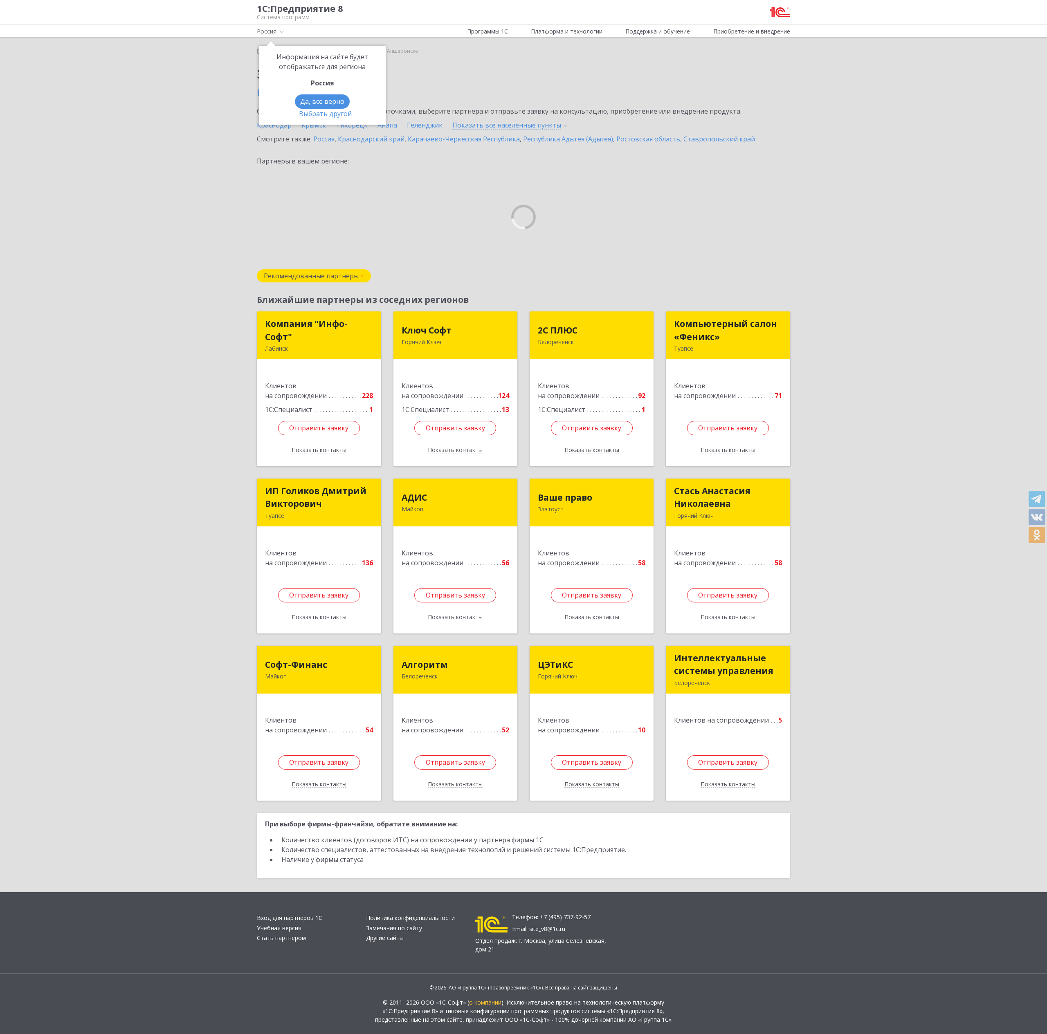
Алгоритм (425, 664)
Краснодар (274, 125)
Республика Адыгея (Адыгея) (568, 138)
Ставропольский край (719, 138)
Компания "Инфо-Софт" (306, 330)
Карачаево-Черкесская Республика (464, 138)
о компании (485, 1002)
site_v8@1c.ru (547, 929)
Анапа (387, 125)
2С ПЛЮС (557, 330)
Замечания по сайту (394, 928)
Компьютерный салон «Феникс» (725, 330)
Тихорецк (352, 125)
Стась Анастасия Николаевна (712, 497)
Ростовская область (648, 138)
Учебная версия (279, 928)
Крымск (313, 125)
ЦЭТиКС (555, 664)
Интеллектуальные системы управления (723, 664)
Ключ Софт (427, 330)
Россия (324, 138)
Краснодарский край (371, 138)
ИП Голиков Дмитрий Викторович (315, 497)
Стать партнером (281, 938)
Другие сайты (385, 938)
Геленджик (425, 125)
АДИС (414, 497)
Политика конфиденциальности (410, 918)
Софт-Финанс (296, 664)
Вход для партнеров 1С (289, 918)
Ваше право (565, 497)
